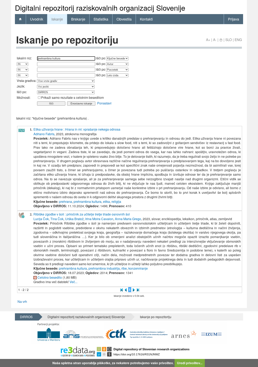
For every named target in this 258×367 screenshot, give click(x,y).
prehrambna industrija (104, 268)
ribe (124, 268)
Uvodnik (36, 19)
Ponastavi (104, 103)
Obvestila (124, 19)
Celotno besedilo (49, 277)
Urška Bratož (74, 218)
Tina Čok (56, 218)
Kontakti (146, 19)
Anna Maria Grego (128, 218)
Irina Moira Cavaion (99, 218)
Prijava (233, 19)
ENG (238, 39)
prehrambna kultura (87, 201)
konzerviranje (138, 268)
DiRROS (26, 316)
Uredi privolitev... (189, 363)
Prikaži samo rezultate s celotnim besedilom (72, 97)
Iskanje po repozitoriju (155, 316)
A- (214, 39)
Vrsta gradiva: (26, 80)
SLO (228, 39)
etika (106, 201)
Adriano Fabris (43, 134)
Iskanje (57, 19)
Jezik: (21, 86)
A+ (208, 39)
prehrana (65, 201)
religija (116, 201)
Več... (73, 281)
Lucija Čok (41, 218)
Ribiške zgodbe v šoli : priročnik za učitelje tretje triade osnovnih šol (81, 214)
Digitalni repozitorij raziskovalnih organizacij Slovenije (86, 316)
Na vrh (22, 301)
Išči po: (22, 92)
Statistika (101, 19)
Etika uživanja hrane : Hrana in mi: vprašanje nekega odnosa (76, 129)
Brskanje (78, 19)
